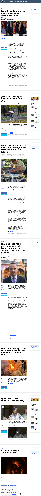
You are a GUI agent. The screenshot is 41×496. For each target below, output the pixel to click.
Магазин (15, 1)
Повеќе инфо (14, 492)
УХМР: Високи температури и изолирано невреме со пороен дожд (12, 98)
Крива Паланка (12, 335)
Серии (23, 1)
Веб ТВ (26, 1)
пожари (11, 383)
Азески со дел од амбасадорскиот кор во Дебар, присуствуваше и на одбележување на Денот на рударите (13, 148)
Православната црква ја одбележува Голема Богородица (12, 399)
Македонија (2, 241)
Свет (1, 8)
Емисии (21, 1)
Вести (10, 1)
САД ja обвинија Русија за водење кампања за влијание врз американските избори (13, 13)
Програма (18, 1)
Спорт (12, 1)
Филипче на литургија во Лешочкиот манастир (10, 451)
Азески (11, 231)
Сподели (4, 47)
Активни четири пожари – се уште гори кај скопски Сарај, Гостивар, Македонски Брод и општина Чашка (13, 351)
